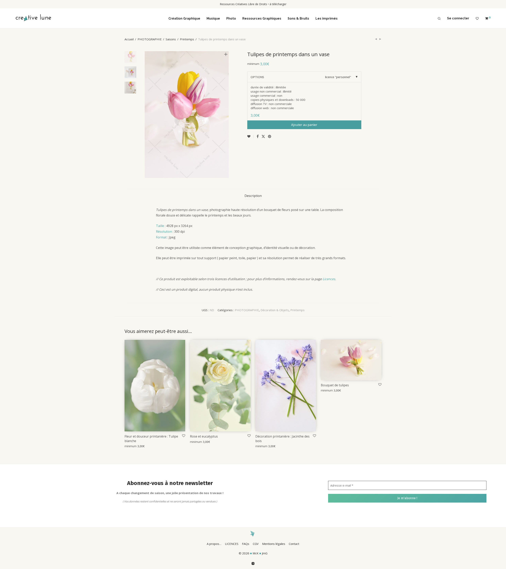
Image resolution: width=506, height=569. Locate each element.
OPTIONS (257, 77)
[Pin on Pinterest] (270, 136)
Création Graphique (184, 18)
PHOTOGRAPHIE (150, 39)
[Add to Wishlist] (250, 136)
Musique (213, 18)
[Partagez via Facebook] (258, 136)
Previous (147, 114)
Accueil (129, 39)
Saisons (171, 39)
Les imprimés (326, 18)
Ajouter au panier (304, 125)
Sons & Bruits (298, 18)
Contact (294, 544)
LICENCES (231, 544)
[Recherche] (439, 19)
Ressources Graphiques (261, 18)
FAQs (245, 544)
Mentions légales (273, 544)
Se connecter (458, 18)
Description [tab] (253, 196)
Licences (329, 279)
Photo (231, 18)
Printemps (187, 39)
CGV (256, 544)
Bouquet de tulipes (335, 385)
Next (226, 114)
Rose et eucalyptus (204, 436)
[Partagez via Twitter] (263, 136)
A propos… (214, 544)
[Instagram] (253, 563)
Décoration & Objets (275, 310)
